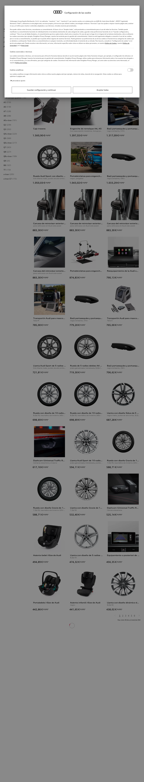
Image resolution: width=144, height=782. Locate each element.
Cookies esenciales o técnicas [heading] (21, 52)
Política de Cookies (111, 43)
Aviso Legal (24, 45)
